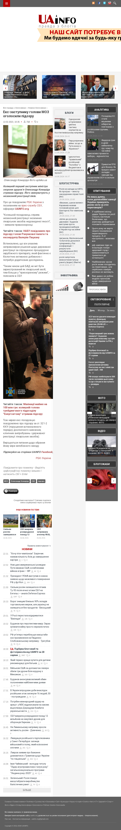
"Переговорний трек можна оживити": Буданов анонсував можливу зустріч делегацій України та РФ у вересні (102, 338)
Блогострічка (69, 183)
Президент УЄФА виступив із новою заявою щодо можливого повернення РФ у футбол (30, 579)
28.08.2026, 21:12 (67, 265)
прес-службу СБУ (31, 205)
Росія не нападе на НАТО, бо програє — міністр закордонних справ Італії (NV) (71, 193)
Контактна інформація (21, 819)
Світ (57, 802)
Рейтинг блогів (49, 805)
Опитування (101, 191)
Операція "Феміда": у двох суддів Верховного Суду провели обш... (16, 94)
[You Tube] (109, 3)
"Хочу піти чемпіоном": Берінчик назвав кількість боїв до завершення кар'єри (29, 556)
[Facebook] (98, 3)
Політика (29, 802)
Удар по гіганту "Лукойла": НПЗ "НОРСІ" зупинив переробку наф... (58, 94)
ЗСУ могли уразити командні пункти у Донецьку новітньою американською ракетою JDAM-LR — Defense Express (102, 322)
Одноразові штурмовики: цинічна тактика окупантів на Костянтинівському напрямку (69, 126)
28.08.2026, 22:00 (67, 199)
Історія (78, 802)
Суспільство (40, 802)
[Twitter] (104, 3)
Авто (92, 802)
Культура (64, 802)
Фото (101, 398)
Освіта (85, 802)
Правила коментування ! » (39, 546)
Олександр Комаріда (20, 481)
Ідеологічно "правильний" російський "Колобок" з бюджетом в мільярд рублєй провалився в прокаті (69, 165)
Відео (101, 431)
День (92, 310)
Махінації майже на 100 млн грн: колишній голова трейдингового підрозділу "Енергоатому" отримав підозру (25, 409)
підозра (41, 481)
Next (116, 88)
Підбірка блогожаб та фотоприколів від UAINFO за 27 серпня (102, 353)
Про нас (8, 819)
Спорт (109, 802)
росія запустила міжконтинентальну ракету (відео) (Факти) (70, 260)
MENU (6, 3)
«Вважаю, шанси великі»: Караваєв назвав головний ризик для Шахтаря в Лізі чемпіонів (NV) (71, 208)
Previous (5, 88)
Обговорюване (100, 299)
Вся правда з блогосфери (14, 108)
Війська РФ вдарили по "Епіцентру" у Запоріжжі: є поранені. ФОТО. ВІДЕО (100, 450)
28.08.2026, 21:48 (67, 216)
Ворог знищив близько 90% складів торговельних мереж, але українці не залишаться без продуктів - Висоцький (30, 604)
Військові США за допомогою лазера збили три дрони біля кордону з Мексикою (29, 671)
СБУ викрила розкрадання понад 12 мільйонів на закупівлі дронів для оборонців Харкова (29, 719)
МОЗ (6, 481)
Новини (27, 549)
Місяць (101, 310)
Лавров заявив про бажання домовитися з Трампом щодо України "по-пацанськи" (29, 755)
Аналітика (101, 109)
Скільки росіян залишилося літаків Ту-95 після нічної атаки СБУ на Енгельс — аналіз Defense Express (28, 590)
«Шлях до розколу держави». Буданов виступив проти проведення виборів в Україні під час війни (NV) (69, 225)
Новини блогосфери (37, 108)
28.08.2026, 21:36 (67, 235)
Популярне (102, 304)
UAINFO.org (22, 208)
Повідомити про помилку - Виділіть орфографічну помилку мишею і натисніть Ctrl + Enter (24, 471)
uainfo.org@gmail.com (40, 819)
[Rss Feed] (93, 3)
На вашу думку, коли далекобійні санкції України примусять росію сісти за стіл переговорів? (101, 202)
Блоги (69, 112)
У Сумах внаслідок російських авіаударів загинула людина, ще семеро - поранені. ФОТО (102, 419)
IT (96, 802)
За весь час (111, 310)
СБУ (33, 481)
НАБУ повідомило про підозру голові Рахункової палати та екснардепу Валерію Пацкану (26, 234)
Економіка (50, 802)
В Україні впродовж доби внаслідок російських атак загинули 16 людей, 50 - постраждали (30, 693)
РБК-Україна (34, 202)
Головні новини (19, 802)
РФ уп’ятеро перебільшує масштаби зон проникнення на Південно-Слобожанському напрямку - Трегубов (30, 637)
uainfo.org (34, 815)
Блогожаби (102, 464)
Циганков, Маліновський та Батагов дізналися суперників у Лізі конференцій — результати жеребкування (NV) (71, 244)
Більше (27, 790)
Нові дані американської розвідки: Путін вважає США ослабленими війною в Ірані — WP (28, 567)
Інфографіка (69, 275)
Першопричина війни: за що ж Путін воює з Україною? (76, 144)
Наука (72, 802)
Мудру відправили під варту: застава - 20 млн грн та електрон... (96, 94)
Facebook (46, 452)
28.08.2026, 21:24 (67, 254)
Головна (8, 802)
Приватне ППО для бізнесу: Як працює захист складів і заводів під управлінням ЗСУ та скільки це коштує (101, 172)
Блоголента (37, 805)
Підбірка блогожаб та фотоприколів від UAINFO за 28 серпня (27, 652)
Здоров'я (102, 802)
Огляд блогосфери (23, 805)
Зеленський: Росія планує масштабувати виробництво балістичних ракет (25, 781)
